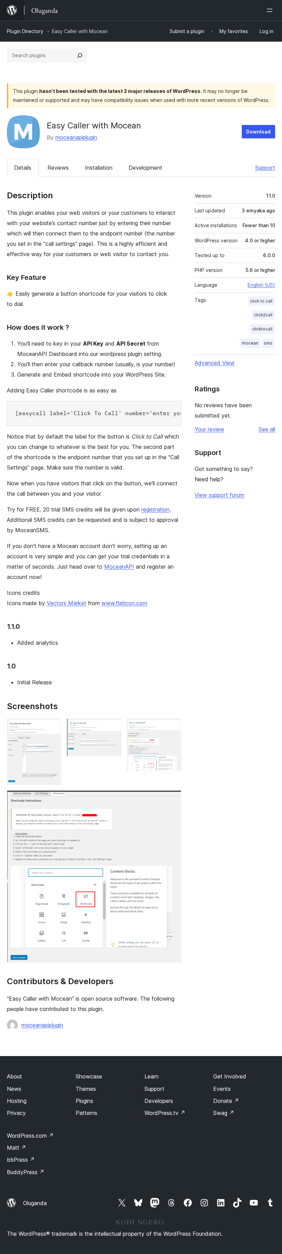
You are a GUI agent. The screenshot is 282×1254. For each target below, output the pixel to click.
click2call (263, 314)
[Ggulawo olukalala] (271, 10)
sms (268, 343)
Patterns (86, 1112)
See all (267, 429)
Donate (226, 1100)
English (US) (261, 285)
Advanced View (215, 362)
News (14, 1088)
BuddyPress (25, 1172)
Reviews (58, 167)
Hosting (16, 1100)
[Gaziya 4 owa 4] (172, 799)
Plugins (84, 1100)
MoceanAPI (119, 566)
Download (258, 132)
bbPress (21, 1159)
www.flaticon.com (124, 603)
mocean (250, 343)
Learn (151, 1076)
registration (155, 509)
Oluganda (35, 1203)
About (14, 1076)
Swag (223, 1112)
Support (265, 167)
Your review (209, 429)
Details (22, 167)
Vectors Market (66, 603)
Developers (158, 1100)
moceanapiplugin (76, 137)
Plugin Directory (25, 31)
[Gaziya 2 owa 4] (112, 727)
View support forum (219, 495)
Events (222, 1088)
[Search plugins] (80, 55)
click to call (261, 301)
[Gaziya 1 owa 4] (51, 727)
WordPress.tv (164, 1112)
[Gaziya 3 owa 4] (172, 727)
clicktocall (262, 328)
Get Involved (229, 1076)
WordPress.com (30, 1135)
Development (145, 167)
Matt (16, 1147)
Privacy (16, 1112)
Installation (98, 167)
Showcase (89, 1076)
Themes (86, 1088)
